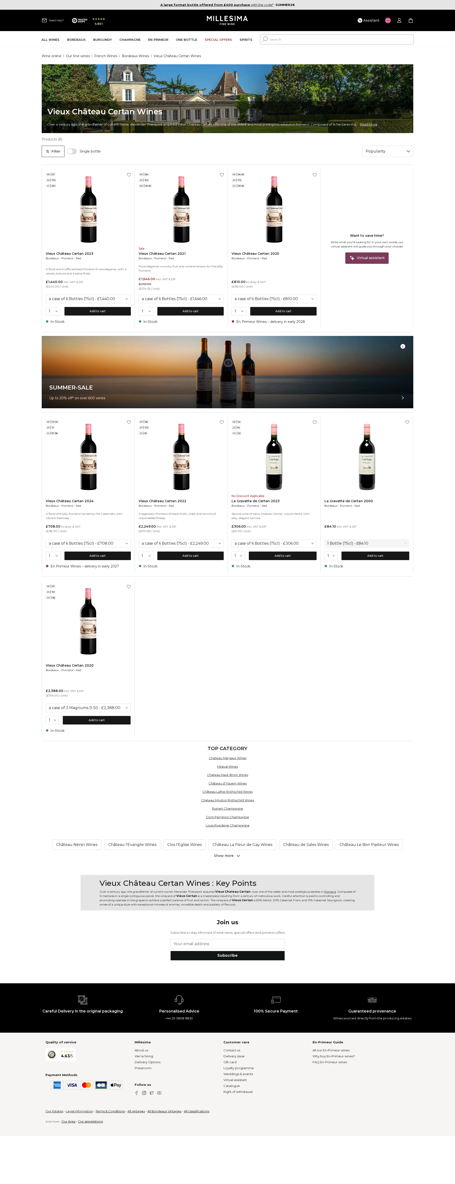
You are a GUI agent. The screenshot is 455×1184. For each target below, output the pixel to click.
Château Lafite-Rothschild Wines (227, 792)
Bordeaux (52, 258)
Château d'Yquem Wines (228, 783)
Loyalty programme (238, 1068)
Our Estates (54, 1111)
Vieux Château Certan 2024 (70, 501)
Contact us (231, 1050)
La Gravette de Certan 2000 (348, 501)
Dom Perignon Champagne (227, 817)
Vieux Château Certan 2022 (162, 501)
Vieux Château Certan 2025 (255, 253)
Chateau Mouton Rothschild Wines (227, 800)
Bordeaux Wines (135, 56)
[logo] (227, 20)
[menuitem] (50, 39)
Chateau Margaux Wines (227, 758)
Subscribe (227, 955)
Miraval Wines (227, 766)
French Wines (105, 56)
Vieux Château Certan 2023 (69, 253)
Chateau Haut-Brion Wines (227, 775)
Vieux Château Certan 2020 (70, 665)
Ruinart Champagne (227, 808)
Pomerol (67, 258)
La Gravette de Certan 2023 (256, 501)
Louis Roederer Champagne (228, 825)
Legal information (79, 1111)
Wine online (51, 56)
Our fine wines (78, 56)
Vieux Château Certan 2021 (162, 253)
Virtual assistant (235, 1080)
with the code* (216, 5)
